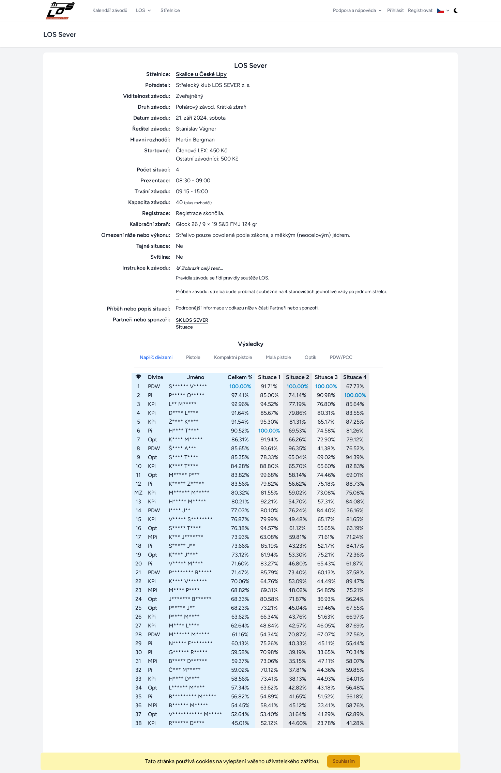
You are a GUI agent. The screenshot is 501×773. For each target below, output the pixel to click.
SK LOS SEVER (192, 320)
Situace (184, 327)
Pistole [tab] (193, 357)
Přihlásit (395, 10)
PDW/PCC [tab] (341, 357)
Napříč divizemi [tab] (156, 357)
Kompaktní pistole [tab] (233, 357)
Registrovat (420, 10)
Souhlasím (344, 761)
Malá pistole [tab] (278, 357)
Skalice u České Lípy (201, 74)
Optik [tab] (310, 357)
